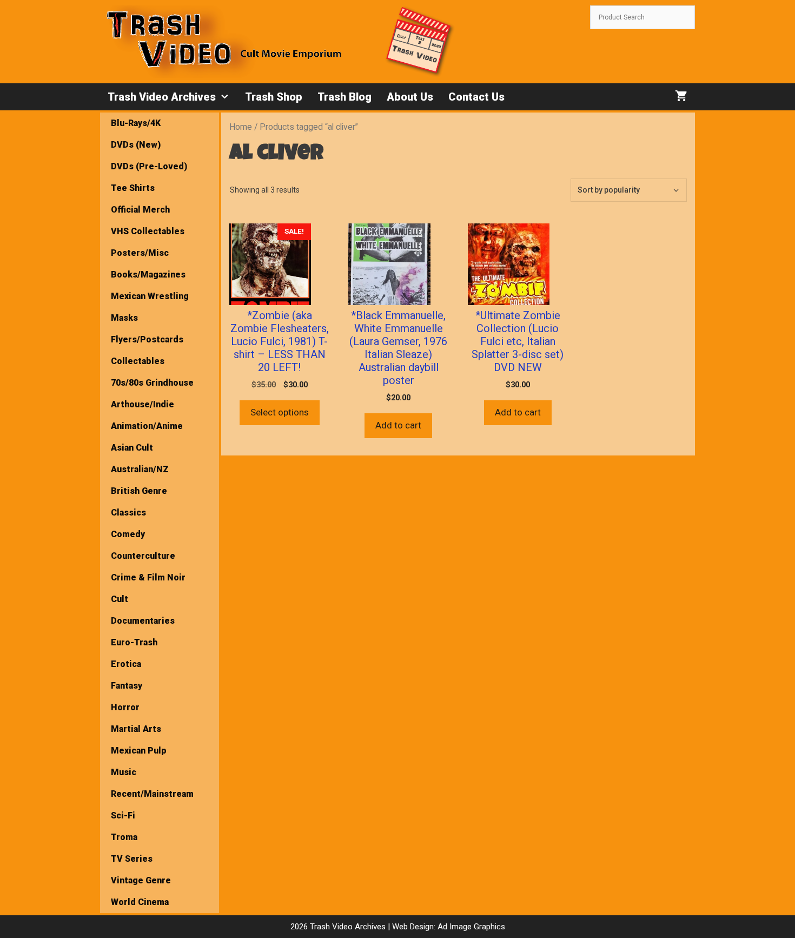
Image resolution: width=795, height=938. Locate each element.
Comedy (128, 534)
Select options (279, 412)
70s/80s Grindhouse (152, 383)
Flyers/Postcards (147, 339)
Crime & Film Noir (148, 577)
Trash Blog (344, 96)
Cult (119, 599)
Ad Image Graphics (470, 927)
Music (123, 772)
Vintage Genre (141, 880)
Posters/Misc (140, 253)
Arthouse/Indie (142, 404)
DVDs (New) (136, 145)
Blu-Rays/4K (136, 123)
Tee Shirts (133, 188)
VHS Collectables (147, 231)
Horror (125, 707)
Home (240, 127)
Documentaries (143, 621)
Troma (124, 837)
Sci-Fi (123, 815)
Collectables (137, 361)
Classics (128, 512)
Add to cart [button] (398, 425)
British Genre (139, 491)
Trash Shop (273, 96)
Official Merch (140, 209)
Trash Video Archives (162, 96)
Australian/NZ (140, 469)
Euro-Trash (134, 642)
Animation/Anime (147, 426)
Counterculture (143, 556)
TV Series (132, 859)
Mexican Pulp (139, 750)
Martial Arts (136, 729)
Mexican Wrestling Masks (150, 307)
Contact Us (476, 96)
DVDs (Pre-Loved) (149, 166)
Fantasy (126, 686)
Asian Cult (132, 447)
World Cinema (140, 902)
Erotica (126, 664)
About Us (410, 96)
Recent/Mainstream (152, 794)
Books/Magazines (148, 274)
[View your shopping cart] (681, 96)
